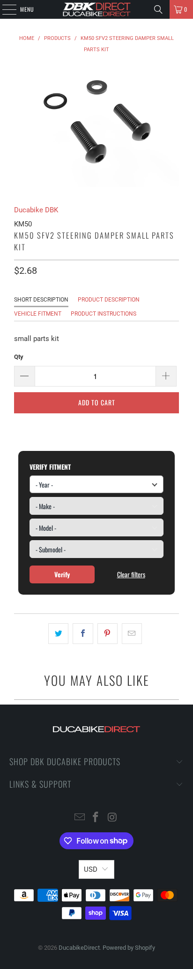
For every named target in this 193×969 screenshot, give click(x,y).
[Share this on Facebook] (83, 633)
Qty (18, 356)
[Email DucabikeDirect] (80, 818)
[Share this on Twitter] (58, 633)
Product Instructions (103, 313)
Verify (62, 574)
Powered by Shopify (129, 947)
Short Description (41, 299)
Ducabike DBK (36, 210)
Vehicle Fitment (37, 313)
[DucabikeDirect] (96, 9)
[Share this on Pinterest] (107, 633)
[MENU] (4, 9)
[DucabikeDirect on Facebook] (96, 818)
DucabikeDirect (79, 947)
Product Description (109, 299)
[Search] (158, 9)
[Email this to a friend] (132, 633)
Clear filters (131, 574)
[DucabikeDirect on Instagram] (112, 818)
